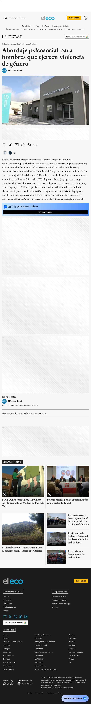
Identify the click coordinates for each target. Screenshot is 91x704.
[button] (5, 152)
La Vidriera (46, 26)
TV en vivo (43, 29)
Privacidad (39, 693)
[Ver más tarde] (4, 145)
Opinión (66, 26)
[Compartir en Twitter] (10, 145)
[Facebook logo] (20, 618)
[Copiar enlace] (35, 145)
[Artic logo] (8, 682)
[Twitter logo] (10, 618)
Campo (38, 26)
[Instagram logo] (26, 618)
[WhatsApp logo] (15, 618)
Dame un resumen (45, 212)
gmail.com (76, 198)
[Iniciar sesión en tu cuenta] (85, 18)
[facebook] (23, 145)
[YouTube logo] (5, 618)
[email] (16, 145)
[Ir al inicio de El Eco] (48, 18)
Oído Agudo (56, 26)
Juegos (82, 29)
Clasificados (13, 29)
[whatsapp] (29, 145)
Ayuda (30, 693)
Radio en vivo (56, 29)
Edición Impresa (29, 29)
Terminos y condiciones (55, 693)
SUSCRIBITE (74, 18)
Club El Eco (70, 29)
